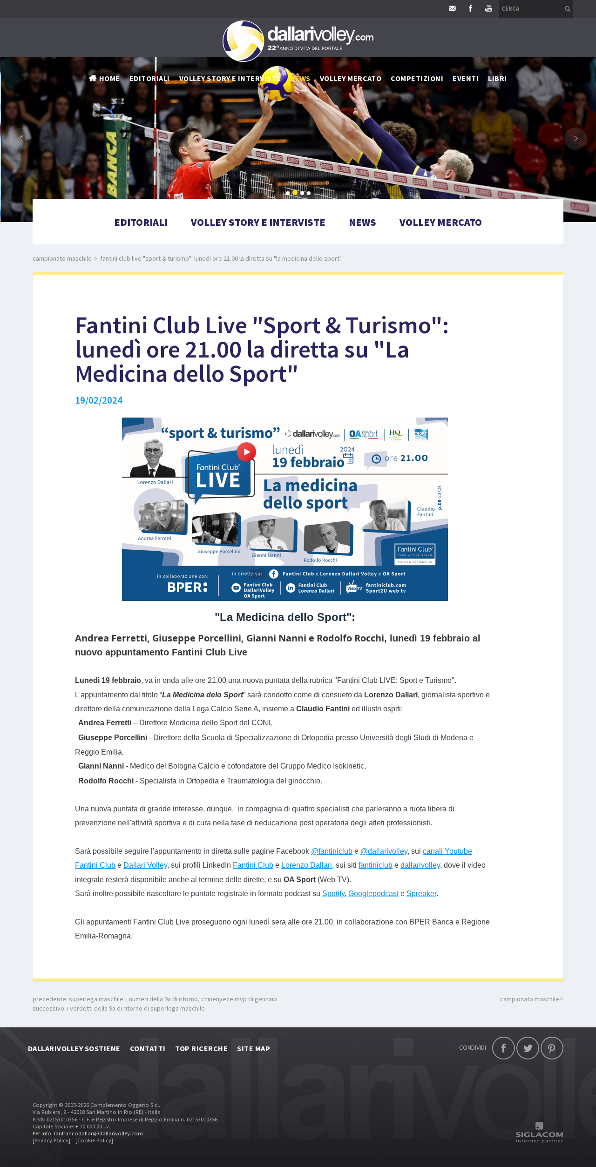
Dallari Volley (145, 865)
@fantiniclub (331, 851)
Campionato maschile (62, 258)
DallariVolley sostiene (74, 1048)
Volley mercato (351, 78)
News (362, 222)
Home (109, 78)
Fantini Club (253, 865)
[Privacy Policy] (51, 1140)
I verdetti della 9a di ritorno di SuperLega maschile (136, 1008)
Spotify (333, 893)
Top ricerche (201, 1048)
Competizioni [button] (417, 78)
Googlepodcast (373, 893)
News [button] (300, 78)
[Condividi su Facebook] (503, 1048)
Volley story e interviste (230, 78)
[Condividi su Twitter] (527, 1048)
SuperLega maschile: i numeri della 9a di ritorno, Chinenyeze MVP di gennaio (173, 999)
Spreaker (421, 893)
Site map (253, 1048)
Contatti (148, 1048)
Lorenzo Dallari (306, 865)
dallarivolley (420, 865)
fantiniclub (376, 865)
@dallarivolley (383, 851)
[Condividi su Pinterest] (552, 1048)
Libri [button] (497, 78)
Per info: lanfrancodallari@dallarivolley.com (88, 1133)
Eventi (466, 78)
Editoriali (149, 78)
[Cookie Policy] (94, 1140)
